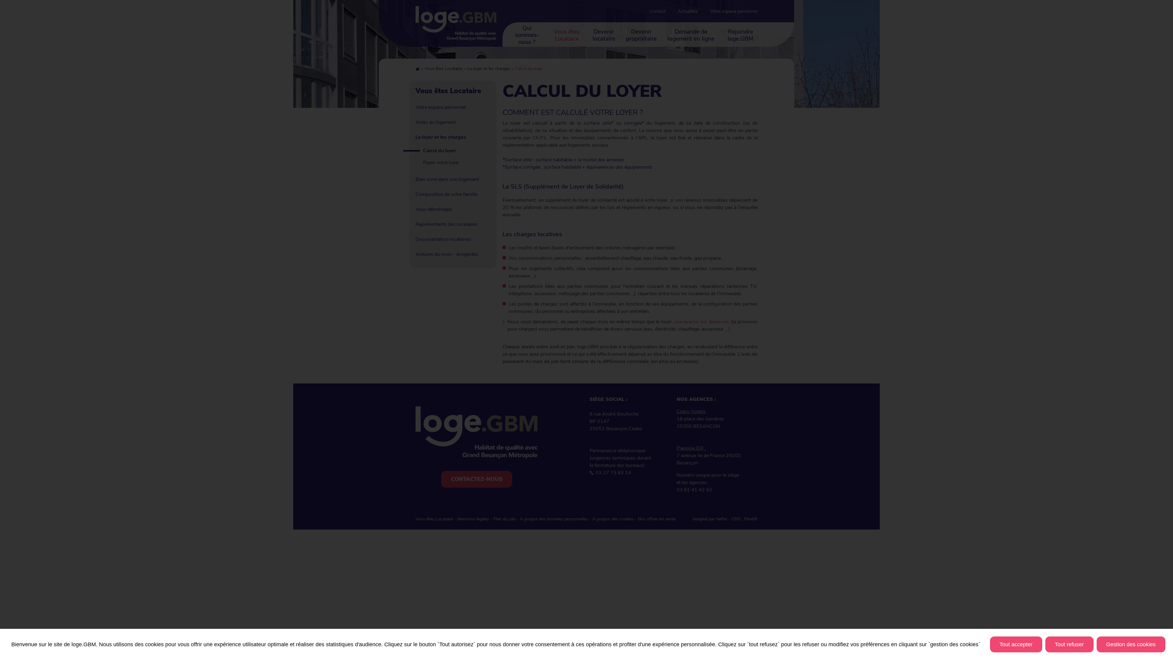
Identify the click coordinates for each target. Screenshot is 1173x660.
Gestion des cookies (1131, 644)
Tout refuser (1069, 644)
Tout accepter (1015, 644)
